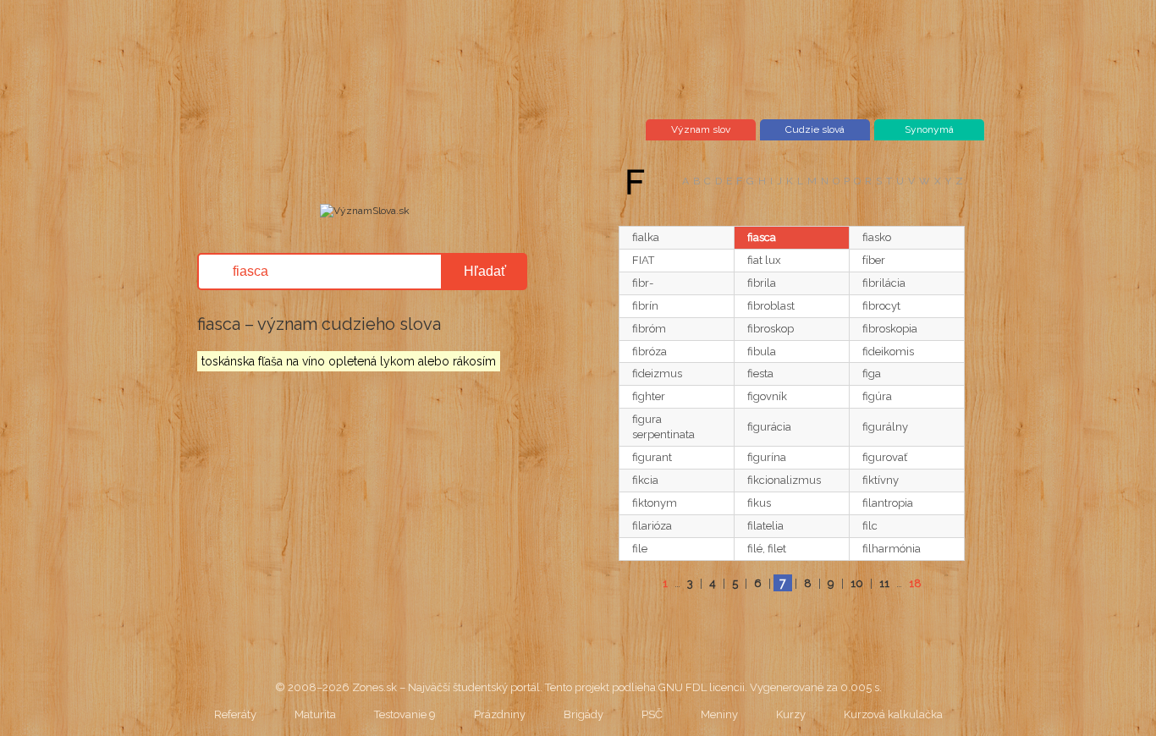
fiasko (876, 237)
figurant (652, 457)
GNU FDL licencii (701, 687)
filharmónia (891, 548)
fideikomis (888, 351)
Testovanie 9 (405, 714)
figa (871, 373)
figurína (766, 457)
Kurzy (791, 714)
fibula (761, 351)
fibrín (645, 305)
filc (870, 525)
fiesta (760, 373)
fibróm (649, 328)
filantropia (887, 503)
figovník (767, 396)
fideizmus (657, 373)
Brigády (583, 714)
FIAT (643, 260)
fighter (648, 396)
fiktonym (654, 503)
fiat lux (764, 260)
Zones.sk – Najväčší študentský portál (446, 687)
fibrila (761, 283)
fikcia (645, 480)
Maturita (315, 714)
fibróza (649, 351)
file (639, 548)
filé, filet (766, 548)
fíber (873, 260)
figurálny (885, 426)
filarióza (652, 525)
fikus (759, 503)
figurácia (769, 426)
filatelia (765, 525)
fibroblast (771, 305)
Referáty (235, 714)
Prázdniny (500, 714)
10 (856, 583)
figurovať (884, 457)
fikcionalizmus (784, 480)
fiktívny (880, 480)
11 (884, 583)
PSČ (652, 714)
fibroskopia (889, 328)
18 (915, 583)
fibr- (642, 283)
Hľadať (485, 271)
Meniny (719, 714)
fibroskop (770, 328)
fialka (645, 237)
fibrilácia (884, 283)
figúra (877, 396)
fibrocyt (881, 305)
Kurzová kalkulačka (893, 714)
